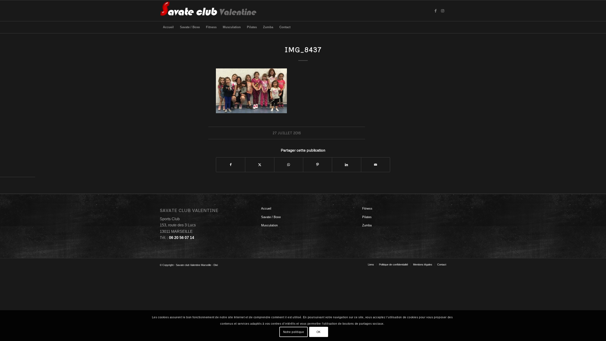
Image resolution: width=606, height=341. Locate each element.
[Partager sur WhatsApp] (288, 164)
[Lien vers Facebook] (435, 10)
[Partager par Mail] (375, 164)
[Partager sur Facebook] (230, 164)
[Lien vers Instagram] (442, 10)
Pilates (367, 217)
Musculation (269, 225)
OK (318, 331)
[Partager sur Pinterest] (317, 164)
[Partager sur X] (259, 164)
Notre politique (293, 331)
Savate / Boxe (271, 217)
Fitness (367, 208)
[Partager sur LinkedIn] (346, 164)
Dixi (216, 265)
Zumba (367, 225)
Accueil (266, 208)
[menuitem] (168, 27)
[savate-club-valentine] (208, 10)
